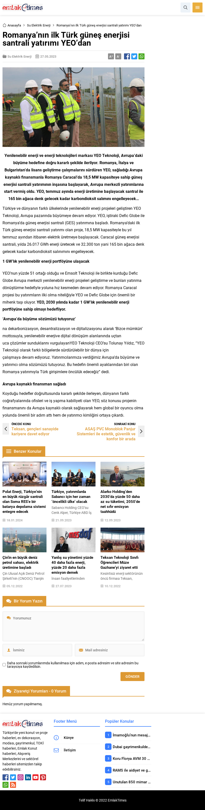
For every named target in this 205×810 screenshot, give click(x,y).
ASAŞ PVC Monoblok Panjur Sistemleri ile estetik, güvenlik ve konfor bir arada (106, 433)
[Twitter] (13, 777)
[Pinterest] (43, 777)
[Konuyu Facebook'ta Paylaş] (127, 56)
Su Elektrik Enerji (38, 25)
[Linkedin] (28, 777)
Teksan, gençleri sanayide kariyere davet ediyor (35, 431)
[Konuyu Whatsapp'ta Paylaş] (141, 56)
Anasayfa (14, 25)
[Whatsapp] (5, 785)
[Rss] (13, 785)
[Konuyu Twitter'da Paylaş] (134, 56)
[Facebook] (5, 777)
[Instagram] (21, 777)
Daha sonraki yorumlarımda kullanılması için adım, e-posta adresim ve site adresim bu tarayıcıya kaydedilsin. (72, 664)
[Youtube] (35, 777)
